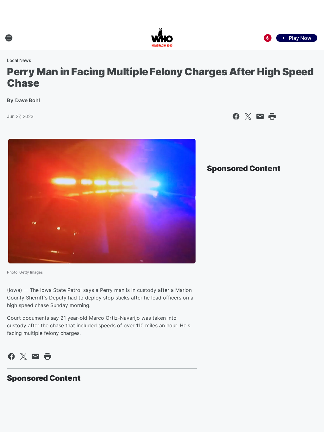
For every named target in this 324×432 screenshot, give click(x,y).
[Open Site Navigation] (9, 38)
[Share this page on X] (248, 116)
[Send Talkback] (267, 38)
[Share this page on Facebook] (236, 116)
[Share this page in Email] (260, 116)
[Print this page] (272, 116)
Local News (19, 60)
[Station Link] (162, 38)
